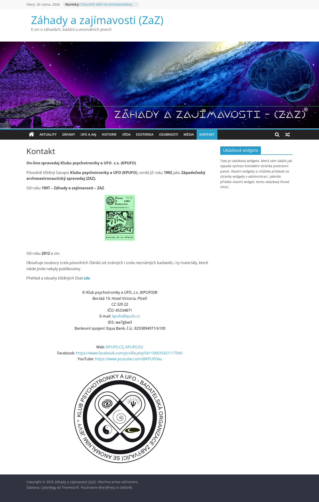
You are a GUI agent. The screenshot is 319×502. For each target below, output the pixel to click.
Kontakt (207, 134)
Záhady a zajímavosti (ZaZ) (97, 20)
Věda (126, 134)
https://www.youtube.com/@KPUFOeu (128, 358)
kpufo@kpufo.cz (126, 316)
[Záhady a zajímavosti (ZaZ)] (31, 134)
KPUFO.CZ (115, 347)
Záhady (68, 134)
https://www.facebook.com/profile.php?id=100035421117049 (129, 353)
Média (189, 134)
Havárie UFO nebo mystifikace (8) (106, 4)
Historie (109, 134)
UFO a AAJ (88, 134)
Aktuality (48, 134)
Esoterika (144, 134)
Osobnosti (168, 134)
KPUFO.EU (134, 347)
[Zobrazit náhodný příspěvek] (287, 134)
